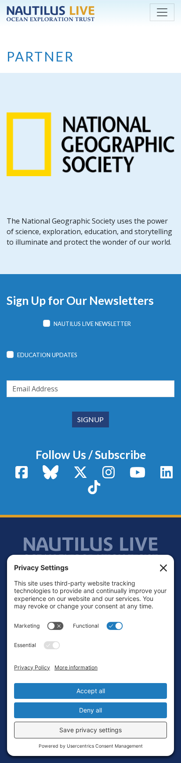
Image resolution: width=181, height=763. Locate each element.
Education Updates (47, 354)
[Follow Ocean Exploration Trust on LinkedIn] (166, 475)
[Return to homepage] (50, 14)
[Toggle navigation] (162, 12)
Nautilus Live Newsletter (92, 323)
